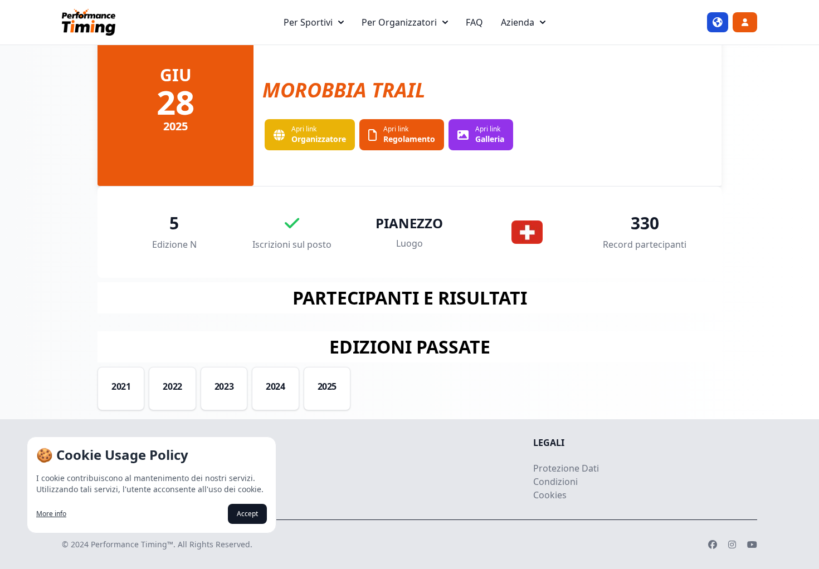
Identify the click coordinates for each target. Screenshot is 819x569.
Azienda (517, 22)
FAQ (474, 22)
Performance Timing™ (132, 544)
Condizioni (555, 481)
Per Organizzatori (399, 22)
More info (51, 513)
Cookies (550, 495)
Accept (247, 513)
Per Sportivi (308, 22)
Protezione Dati (566, 468)
